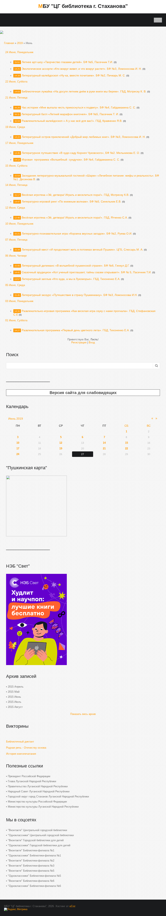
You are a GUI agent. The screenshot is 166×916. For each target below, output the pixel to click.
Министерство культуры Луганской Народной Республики (43, 806)
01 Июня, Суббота (16, 320)
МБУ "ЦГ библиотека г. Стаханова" (83, 6)
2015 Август (15, 706)
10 (17, 442)
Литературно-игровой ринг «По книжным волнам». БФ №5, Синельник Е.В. (71, 201)
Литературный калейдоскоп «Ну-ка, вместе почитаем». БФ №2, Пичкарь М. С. (74, 75)
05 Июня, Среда (15, 285)
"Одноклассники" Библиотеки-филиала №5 (34, 875)
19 (60, 448)
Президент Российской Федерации (29, 776)
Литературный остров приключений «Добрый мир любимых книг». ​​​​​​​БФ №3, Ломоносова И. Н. (84, 136)
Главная (9, 43)
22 (126, 448)
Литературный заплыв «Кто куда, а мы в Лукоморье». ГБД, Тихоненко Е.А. (71, 279)
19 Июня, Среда (15, 127)
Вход (92, 342)
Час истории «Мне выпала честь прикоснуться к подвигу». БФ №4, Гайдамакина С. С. (79, 107)
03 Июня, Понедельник (19, 301)
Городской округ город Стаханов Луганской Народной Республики (48, 796)
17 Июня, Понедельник (19, 143)
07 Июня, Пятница (16, 239)
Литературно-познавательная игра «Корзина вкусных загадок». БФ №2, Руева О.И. (77, 233)
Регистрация (78, 342)
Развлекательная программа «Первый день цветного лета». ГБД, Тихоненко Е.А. (76, 330)
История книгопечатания (21, 753)
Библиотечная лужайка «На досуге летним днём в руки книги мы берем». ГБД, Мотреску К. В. (84, 91)
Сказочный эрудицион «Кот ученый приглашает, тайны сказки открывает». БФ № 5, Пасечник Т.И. (86, 272)
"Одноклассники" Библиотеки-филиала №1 (34, 855)
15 (126, 442)
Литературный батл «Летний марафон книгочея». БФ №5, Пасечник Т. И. (70, 114)
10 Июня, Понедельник (19, 223)
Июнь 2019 (15, 418)
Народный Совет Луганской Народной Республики (38, 791)
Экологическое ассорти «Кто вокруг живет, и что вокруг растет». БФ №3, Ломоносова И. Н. (82, 68)
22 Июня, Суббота (16, 81)
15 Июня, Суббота (16, 165)
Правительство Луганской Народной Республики (38, 786)
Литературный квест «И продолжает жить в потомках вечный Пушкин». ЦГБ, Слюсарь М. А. (82, 249)
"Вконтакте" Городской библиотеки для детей (36, 840)
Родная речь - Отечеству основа (26, 747)
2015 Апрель (15, 686)
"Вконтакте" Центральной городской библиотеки (37, 830)
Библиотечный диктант (20, 741)
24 (17, 454)
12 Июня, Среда (15, 207)
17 (17, 448)
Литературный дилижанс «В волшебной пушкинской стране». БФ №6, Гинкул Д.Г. (76, 265)
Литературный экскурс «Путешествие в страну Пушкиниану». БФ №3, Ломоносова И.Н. (79, 295)
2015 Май (13, 691)
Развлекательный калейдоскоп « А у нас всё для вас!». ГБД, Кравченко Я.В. (72, 120)
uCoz (72, 906)
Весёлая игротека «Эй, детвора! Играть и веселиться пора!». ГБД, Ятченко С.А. (75, 217)
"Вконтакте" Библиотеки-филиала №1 (31, 850)
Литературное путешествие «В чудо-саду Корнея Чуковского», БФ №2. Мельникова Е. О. (81, 152)
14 (104, 442)
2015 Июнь (14, 696)
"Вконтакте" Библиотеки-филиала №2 (31, 860)
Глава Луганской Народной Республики (32, 781)
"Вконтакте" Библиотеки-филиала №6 (31, 880)
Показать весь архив (83, 714)
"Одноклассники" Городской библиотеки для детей (39, 845)
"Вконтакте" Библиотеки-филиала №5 (31, 870)
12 (60, 442)
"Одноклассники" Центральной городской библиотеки (41, 835)
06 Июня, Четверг (16, 255)
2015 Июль (14, 701)
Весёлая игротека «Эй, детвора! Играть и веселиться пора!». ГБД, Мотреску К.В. (75, 194)
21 (104, 448)
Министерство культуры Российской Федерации (37, 801)
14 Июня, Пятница (16, 184)
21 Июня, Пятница (16, 97)
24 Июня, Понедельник (19, 52)
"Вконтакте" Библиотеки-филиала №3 (31, 865)
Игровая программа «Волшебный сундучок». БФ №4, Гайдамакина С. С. (71, 159)
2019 (20, 43)
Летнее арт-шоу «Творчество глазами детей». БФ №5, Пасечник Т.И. (67, 62)
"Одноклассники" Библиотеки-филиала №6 (34, 885)
